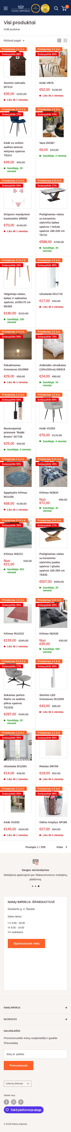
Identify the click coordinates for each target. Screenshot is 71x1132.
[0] (64, 8)
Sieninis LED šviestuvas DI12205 (51, 697)
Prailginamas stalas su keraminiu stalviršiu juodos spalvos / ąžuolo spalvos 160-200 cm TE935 (52, 564)
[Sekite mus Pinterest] (20, 1102)
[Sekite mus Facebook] (6, 1102)
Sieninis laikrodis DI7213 (14, 85)
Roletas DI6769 (48, 766)
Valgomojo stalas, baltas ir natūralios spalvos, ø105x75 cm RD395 (17, 300)
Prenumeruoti (18, 1065)
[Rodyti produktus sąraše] (65, 40)
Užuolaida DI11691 (15, 766)
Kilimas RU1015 (14, 633)
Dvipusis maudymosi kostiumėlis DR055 (17, 216)
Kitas (60, 847)
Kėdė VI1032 (12, 822)
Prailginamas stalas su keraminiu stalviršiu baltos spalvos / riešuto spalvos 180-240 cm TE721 (52, 224)
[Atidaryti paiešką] (56, 8)
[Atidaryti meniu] (6, 8)
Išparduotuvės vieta (26, 943)
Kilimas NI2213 (13, 553)
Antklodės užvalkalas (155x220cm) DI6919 (52, 367)
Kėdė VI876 (46, 82)
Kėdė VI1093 (47, 428)
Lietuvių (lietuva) (14, 1083)
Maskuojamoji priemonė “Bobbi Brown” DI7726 (14, 432)
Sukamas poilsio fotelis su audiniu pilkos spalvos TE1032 (14, 701)
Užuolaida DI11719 (50, 293)
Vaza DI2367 (47, 142)
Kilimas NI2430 (48, 633)
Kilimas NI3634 (48, 492)
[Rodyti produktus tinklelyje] (59, 40)
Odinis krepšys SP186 (53, 822)
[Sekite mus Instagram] (13, 1102)
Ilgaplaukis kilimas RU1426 (15, 494)
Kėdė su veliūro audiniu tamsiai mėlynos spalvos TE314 (14, 149)
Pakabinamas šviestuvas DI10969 (16, 367)
